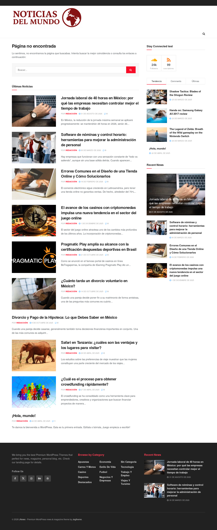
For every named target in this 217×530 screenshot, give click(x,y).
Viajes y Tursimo (125, 482)
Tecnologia (127, 466)
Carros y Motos (87, 466)
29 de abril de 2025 (89, 353)
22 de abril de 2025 (40, 421)
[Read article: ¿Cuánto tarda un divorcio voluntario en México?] (34, 294)
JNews (22, 519)
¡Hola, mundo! (23, 415)
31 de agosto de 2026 (91, 113)
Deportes (83, 477)
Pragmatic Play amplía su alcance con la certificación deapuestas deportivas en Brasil (98, 246)
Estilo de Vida (108, 466)
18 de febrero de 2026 (91, 181)
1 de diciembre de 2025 (91, 223)
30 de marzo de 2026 (90, 150)
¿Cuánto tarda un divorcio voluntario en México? (94, 283)
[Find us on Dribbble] (47, 478)
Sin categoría (128, 461)
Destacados (85, 482)
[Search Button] (204, 33)
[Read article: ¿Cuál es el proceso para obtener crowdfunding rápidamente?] (34, 392)
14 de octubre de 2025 (91, 291)
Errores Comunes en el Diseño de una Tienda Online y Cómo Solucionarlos (99, 173)
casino (82, 472)
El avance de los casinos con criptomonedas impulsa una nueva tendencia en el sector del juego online (98, 213)
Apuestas (83, 461)
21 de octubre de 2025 (91, 254)
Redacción (71, 113)
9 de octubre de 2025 (42, 322)
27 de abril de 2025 (89, 389)
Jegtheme (77, 519)
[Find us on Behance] (39, 478)
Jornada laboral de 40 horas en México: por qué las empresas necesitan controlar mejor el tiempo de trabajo (100, 103)
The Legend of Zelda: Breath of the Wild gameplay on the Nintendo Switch (186, 132)
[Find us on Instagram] (31, 478)
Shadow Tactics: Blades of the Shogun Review (185, 93)
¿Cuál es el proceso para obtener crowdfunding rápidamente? (88, 381)
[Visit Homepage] (47, 18)
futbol (103, 472)
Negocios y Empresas (106, 478)
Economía (105, 461)
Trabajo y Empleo (126, 473)
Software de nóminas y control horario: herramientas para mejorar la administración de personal (98, 140)
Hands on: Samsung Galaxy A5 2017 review (186, 112)
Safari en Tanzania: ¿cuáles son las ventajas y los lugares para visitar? (99, 345)
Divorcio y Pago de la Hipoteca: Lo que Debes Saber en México (64, 317)
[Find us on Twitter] (23, 478)
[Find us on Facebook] (15, 478)
